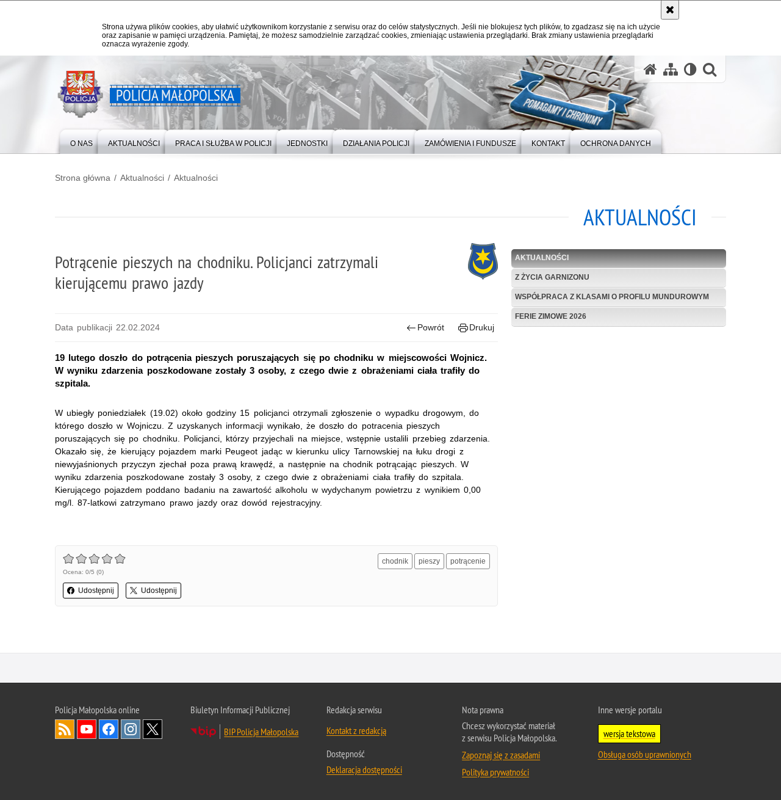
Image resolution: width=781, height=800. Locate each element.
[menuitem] (81, 141)
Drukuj (481, 327)
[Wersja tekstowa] (690, 69)
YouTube (86, 729)
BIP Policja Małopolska (261, 731)
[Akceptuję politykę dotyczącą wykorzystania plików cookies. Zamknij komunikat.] (670, 10)
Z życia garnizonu (552, 277)
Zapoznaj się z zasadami (501, 755)
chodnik (395, 561)
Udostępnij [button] (96, 590)
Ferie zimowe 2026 (550, 316)
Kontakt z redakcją (356, 730)
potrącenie (468, 561)
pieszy (429, 561)
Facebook (108, 729)
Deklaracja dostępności (364, 769)
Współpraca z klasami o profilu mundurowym (612, 297)
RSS (64, 729)
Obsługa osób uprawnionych (644, 754)
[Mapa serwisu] (670, 69)
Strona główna (82, 178)
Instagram (130, 729)
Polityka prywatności (495, 772)
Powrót (430, 327)
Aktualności (142, 178)
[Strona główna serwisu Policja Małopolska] (650, 69)
